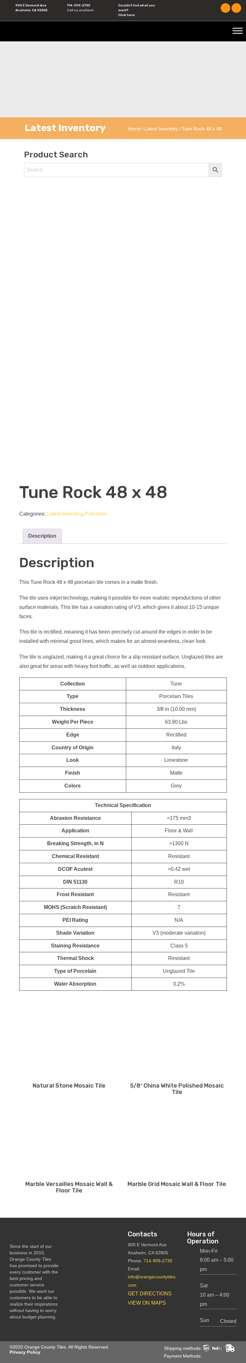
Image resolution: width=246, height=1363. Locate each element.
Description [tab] (42, 536)
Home (134, 128)
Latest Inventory (161, 128)
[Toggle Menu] (238, 31)
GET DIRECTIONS (150, 1293)
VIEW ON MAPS (147, 1303)
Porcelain (96, 514)
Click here (126, 15)
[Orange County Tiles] (46, 31)
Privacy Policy (25, 1352)
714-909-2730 (78, 5)
